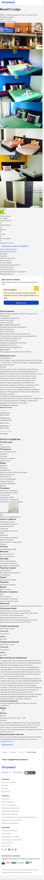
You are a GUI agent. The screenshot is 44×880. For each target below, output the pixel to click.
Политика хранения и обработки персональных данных (20, 870)
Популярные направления (10, 808)
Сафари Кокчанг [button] (6, 345)
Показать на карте (7, 17)
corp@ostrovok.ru (6, 741)
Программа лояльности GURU (12, 820)
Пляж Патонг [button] (5, 320)
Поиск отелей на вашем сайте (12, 840)
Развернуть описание (10, 405)
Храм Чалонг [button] (5, 332)
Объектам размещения (9, 831)
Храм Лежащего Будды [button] (8, 347)
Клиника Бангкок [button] (6, 340)
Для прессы (6, 791)
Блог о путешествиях (9, 805)
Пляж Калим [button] (4, 323)
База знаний (6, 799)
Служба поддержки (8, 802)
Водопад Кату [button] (5, 329)
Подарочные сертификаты (10, 823)
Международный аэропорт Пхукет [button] (13, 352)
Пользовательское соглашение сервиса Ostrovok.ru (19, 817)
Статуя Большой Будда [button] (8, 338)
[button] (21, 36)
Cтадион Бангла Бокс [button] (8, 318)
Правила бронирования (9, 814)
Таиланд (13, 752)
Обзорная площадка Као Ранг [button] (11, 343)
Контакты (5, 785)
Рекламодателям (7, 843)
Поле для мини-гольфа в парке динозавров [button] (16, 336)
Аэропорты (4, 349)
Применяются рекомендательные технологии (17, 872)
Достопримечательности (9, 325)
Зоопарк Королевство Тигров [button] (11, 327)
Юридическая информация (10, 811)
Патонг (21, 752)
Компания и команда (9, 782)
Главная (4, 752)
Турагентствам (6, 834)
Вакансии (5, 788)
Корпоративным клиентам (10, 837)
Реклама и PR (6, 846)
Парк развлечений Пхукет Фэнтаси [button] (13, 334)
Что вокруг (4, 316)
